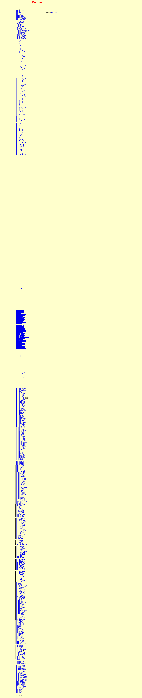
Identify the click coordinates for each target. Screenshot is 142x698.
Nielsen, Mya (18, 533)
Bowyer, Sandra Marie (20, 88)
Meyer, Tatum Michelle (20, 504)
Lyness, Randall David (20, 437)
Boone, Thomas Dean (20, 52)
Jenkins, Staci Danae (20, 303)
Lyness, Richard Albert (20, 441)
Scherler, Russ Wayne (20, 580)
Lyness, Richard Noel (20, 443)
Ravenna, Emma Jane (20, 559)
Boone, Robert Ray (20, 49)
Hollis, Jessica (19, 272)
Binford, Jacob (19, 29)
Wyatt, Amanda (19, 689)
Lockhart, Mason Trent (20, 344)
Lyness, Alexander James (21, 353)
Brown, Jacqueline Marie (21, 104)
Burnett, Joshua (19, 113)
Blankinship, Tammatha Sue (21, 32)
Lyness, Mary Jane (19, 421)
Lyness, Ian (18, 391)
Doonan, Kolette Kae (20, 177)
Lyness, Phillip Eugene (20, 434)
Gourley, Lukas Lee (20, 212)
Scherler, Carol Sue (20, 576)
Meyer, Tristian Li (19, 505)
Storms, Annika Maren (20, 634)
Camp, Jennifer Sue (20, 132)
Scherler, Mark (19, 579)
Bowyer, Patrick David (20, 82)
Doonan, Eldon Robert (20, 172)
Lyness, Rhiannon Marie (21, 440)
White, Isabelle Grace (20, 671)
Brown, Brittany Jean (20, 100)
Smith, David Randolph (20, 614)
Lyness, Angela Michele (20, 355)
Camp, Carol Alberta (20, 125)
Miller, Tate (18, 507)
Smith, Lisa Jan (19, 618)
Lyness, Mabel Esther (20, 415)
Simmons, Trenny (19, 613)
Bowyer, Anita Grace (20, 57)
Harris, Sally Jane (19, 221)
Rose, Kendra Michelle (20, 563)
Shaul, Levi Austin (19, 588)
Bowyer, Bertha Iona (20, 58)
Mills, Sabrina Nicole (20, 512)
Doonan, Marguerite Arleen (21, 179)
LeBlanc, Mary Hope (20, 336)
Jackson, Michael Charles (21, 290)
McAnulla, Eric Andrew (20, 476)
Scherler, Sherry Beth (20, 582)
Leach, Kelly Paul (19, 332)
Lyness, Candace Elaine (21, 362)
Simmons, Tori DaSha (20, 612)
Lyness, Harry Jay (19, 387)
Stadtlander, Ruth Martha (21, 619)
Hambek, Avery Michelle (21, 224)
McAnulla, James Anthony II (21, 479)
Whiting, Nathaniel (19, 678)
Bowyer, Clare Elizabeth (21, 60)
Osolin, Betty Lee (19, 541)
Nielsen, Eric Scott (19, 527)
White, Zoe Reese (19, 672)
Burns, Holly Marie (19, 118)
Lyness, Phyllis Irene (20, 435)
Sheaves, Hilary (19, 594)
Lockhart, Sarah (19, 345)
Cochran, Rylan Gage (20, 147)
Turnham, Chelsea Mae (20, 656)
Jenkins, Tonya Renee (20, 304)
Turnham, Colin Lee (20, 657)
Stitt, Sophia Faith (19, 629)
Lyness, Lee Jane (19, 411)
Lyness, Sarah (19, 451)
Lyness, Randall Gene (20, 438)
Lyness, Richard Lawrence (21, 442)
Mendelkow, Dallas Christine (21, 501)
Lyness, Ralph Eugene (20, 436)
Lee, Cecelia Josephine (20, 338)
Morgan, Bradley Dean (20, 515)
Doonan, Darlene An (20, 171)
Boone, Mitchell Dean (20, 47)
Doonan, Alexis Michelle (21, 169)
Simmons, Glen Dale (20, 604)
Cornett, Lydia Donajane (21, 159)
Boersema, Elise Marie (20, 36)
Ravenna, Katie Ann (20, 560)
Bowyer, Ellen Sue (19, 66)
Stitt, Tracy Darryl (19, 631)
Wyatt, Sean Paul (19, 692)
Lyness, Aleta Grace (20, 352)
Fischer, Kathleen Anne (20, 191)
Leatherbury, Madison (20, 333)
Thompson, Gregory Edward (21, 652)
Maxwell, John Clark (20, 465)
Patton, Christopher (20, 550)
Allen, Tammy (18, 14)
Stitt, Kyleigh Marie (20, 628)
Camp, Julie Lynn (19, 136)
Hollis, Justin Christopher (21, 274)
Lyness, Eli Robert (19, 370)
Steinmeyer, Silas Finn (20, 622)
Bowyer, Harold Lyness (20, 69)
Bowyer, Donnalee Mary (21, 64)
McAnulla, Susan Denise (21, 494)
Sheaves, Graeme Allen (20, 593)
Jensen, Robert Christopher (21, 306)
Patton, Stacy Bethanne (20, 553)
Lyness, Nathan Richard (21, 430)
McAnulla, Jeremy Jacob (21, 481)
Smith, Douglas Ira (19, 616)
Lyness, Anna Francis (20, 358)
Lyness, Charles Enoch (20, 363)
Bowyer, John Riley (20, 72)
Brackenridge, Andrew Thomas (22, 96)
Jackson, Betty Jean (20, 288)
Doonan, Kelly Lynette (20, 176)
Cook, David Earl (19, 150)
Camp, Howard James (20, 129)
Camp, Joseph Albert (20, 134)
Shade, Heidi (18, 590)
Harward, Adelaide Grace (21, 225)
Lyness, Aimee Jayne (20, 350)
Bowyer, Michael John (20, 80)
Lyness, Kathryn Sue (20, 406)
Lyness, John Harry (20, 395)
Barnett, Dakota (19, 23)
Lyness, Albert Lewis (20, 351)
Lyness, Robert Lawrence (21, 446)
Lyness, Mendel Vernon (20, 426)
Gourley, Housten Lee (20, 211)
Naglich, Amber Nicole (20, 518)
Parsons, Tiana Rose (20, 549)
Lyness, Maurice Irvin (20, 423)
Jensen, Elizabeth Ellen (20, 305)
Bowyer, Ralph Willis (20, 85)
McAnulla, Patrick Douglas (21, 487)
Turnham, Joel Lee (19, 659)
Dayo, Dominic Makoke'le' (21, 166)
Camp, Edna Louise (20, 128)
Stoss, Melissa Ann (20, 638)
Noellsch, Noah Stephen (21, 535)
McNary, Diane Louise (20, 499)
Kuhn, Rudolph (19, 323)
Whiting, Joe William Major (21, 676)
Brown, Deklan (19, 103)
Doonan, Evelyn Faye (20, 173)
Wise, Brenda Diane (20, 685)
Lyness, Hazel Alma (20, 389)
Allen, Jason (18, 13)
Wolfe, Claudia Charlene (21, 686)
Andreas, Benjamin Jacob (21, 18)
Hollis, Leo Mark (19, 276)
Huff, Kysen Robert (20, 286)
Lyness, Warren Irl (19, 458)
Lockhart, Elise (19, 342)
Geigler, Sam (18, 201)
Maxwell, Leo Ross (20, 468)
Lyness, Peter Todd (20, 433)
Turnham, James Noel (20, 658)
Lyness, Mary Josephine (21, 422)
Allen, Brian (18, 12)
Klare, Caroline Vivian (20, 315)
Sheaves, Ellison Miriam (21, 592)
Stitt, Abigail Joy (19, 625)
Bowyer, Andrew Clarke (20, 56)
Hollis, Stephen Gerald (20, 280)
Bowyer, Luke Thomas (20, 77)
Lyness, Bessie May (20, 361)
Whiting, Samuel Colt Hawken (22, 680)
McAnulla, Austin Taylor (20, 472)
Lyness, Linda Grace (20, 412)
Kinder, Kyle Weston (20, 312)
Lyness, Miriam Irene (20, 428)
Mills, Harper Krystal (20, 511)
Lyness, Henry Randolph (21, 390)
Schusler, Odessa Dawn (21, 586)
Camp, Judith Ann (19, 135)
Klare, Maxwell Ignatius (20, 317)
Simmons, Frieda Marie (20, 603)
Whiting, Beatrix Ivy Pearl (21, 673)
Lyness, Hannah (19, 384)
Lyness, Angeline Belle (20, 356)
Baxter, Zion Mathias (20, 26)
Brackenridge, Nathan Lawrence (22, 97)
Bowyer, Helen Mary (20, 70)
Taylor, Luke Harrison (20, 651)
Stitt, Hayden (18, 627)
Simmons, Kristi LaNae (20, 608)
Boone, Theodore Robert (21, 51)
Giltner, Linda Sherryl (20, 205)
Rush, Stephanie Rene (20, 568)
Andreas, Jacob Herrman (21, 19)
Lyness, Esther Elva (20, 374)
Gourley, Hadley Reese (20, 209)
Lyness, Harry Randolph (21, 388)
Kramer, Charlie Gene (20, 319)
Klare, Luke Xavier (19, 316)
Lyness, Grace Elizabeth (21, 382)
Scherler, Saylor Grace (20, 581)
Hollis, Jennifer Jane (20, 271)
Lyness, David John (20, 366)
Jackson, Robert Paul (20, 293)
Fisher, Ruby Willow (20, 196)
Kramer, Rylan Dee (20, 320)
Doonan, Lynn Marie (20, 178)
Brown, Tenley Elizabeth (21, 108)
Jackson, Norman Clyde (21, 292)
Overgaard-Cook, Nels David (22, 544)
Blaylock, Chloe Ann (20, 34)
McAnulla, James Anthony (21, 478)
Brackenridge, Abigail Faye (21, 95)
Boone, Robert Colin (20, 48)
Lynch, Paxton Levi (20, 349)
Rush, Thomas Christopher (21, 569)
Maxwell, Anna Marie (20, 463)
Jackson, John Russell (20, 289)
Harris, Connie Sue (20, 219)
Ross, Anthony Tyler (20, 566)
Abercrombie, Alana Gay (21, 10)
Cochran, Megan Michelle (21, 145)
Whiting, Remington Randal (21, 679)
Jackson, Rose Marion (20, 294)
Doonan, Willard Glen (20, 185)
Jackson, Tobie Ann (20, 296)
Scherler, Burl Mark (20, 575)
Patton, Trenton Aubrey (20, 554)
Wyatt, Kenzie (19, 691)
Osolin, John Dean (19, 542)
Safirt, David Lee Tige (20, 571)
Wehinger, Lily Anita (20, 667)
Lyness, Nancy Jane (20, 429)
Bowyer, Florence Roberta (21, 68)
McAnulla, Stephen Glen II (21, 493)
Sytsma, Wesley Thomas (21, 643)
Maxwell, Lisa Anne (20, 469)
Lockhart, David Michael (21, 341)
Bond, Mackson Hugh (20, 40)
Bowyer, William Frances (21, 93)
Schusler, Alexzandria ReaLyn (22, 585)
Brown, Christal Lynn (20, 101)
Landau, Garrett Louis (20, 328)
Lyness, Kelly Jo (19, 407)
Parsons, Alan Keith (20, 546)
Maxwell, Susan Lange (20, 471)
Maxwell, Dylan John (20, 464)
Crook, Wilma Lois (19, 162)
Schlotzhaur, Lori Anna (20, 583)
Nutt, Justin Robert (19, 538)
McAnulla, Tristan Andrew (21, 496)
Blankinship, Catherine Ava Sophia (23, 30)
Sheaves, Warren (19, 595)
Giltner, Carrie (19, 203)
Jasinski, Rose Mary (20, 301)
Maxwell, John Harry (20, 466)
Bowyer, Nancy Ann (20, 81)
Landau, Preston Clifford (21, 330)
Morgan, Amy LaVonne (20, 514)
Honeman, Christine (20, 284)
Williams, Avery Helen (20, 683)
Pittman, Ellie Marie (20, 557)
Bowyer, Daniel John (20, 63)
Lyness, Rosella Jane (20, 448)
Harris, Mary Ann (19, 220)
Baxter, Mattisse (19, 24)
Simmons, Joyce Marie (20, 607)
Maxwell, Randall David (21, 470)
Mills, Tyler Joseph (19, 513)
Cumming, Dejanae (20, 163)
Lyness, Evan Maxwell (20, 376)
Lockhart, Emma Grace (20, 343)
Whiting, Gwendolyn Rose (21, 675)
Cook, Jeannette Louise (20, 151)
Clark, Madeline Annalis (21, 141)
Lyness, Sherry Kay (20, 454)
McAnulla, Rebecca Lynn (21, 489)
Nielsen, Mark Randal (20, 532)
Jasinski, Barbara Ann (20, 298)
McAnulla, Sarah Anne (20, 491)
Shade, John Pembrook (20, 591)
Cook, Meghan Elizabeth (21, 154)
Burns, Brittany (19, 116)
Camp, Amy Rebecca (20, 124)
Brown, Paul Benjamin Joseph (22, 107)
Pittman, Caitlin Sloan (20, 556)
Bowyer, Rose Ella (19, 87)
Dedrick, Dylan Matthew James (22, 167)
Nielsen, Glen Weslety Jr (21, 530)
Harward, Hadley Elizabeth (21, 228)
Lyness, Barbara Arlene (20, 360)
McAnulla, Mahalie (19, 485)
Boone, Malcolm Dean (20, 45)
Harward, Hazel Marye (20, 229)
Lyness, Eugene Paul (20, 375)
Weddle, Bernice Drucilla (21, 665)
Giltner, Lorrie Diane (20, 206)
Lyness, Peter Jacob (20, 432)
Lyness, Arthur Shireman (21, 359)
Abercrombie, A (19, 11)
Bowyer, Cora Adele (20, 62)
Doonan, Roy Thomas (20, 181)
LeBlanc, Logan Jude (20, 335)
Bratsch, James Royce (20, 99)
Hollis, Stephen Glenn (20, 281)
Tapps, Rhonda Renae (20, 646)
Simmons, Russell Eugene (21, 610)
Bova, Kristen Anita (20, 53)
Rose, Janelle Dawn (20, 562)
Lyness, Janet (19, 392)
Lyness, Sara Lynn (19, 452)
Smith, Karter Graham (20, 617)
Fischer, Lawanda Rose (20, 192)
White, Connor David (20, 670)
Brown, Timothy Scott (20, 109)
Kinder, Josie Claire (20, 311)
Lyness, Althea (19, 354)
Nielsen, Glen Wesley (20, 529)
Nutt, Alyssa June (19, 536)
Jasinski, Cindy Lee (20, 299)
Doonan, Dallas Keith (20, 170)
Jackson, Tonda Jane (20, 297)
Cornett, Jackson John (20, 157)
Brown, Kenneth (19, 105)
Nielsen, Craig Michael (20, 525)
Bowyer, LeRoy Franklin (21, 75)
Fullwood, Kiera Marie (20, 197)
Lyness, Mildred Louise (20, 427)
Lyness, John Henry (20, 396)
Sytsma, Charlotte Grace (21, 641)
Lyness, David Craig (20, 365)
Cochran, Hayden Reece (21, 144)
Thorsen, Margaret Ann (20, 654)
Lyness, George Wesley (20, 380)
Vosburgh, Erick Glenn (20, 662)
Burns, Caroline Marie (20, 117)
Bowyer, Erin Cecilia (20, 67)
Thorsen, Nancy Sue (20, 655)
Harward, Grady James (20, 227)
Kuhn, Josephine (19, 321)
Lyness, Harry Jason (20, 386)
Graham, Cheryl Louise (20, 214)
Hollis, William (19, 283)
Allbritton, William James (21, 17)
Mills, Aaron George (20, 510)
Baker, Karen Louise (20, 21)
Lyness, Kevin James (20, 408)
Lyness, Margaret (19, 417)
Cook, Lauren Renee (20, 152)
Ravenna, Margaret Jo (20, 561)
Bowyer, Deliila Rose (20, 61)
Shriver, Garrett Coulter (20, 598)
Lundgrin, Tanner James (21, 348)
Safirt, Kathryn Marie (20, 573)
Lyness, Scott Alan (19, 453)
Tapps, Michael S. (19, 645)
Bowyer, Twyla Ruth (20, 91)
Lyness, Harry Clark (20, 385)
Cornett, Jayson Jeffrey (20, 158)
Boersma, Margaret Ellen (21, 38)
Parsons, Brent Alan (20, 547)
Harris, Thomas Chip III (20, 222)
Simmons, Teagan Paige (21, 611)
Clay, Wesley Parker (20, 143)
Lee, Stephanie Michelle (21, 340)
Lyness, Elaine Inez (20, 369)
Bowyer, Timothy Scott (20, 90)
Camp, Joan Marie (19, 133)
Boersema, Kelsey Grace (21, 37)
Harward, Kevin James (20, 231)
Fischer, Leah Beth (20, 193)
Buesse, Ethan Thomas (20, 111)
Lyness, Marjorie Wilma (20, 419)
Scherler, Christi (19, 577)
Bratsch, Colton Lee (20, 98)
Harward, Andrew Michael (21, 226)
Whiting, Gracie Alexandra (21, 674)
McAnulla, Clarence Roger (21, 473)
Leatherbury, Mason (20, 334)
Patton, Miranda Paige (20, 552)
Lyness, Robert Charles (20, 445)
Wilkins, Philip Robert (20, 682)
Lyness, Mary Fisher (20, 420)
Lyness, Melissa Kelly (20, 425)
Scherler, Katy (19, 578)
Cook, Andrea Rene (20, 148)
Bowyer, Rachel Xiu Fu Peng (22, 84)
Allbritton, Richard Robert (21, 16)
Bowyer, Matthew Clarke (21, 79)
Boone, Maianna (19, 44)
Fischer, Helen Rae (20, 190)
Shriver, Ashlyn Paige (20, 597)
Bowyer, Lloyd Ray (20, 76)
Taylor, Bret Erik (19, 647)
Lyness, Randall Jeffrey (20, 439)
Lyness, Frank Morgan (20, 377)
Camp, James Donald (20, 131)
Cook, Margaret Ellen (20, 153)
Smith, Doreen (19, 615)
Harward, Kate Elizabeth (21, 230)
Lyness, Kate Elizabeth (20, 403)
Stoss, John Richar (20, 637)
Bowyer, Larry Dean (20, 74)
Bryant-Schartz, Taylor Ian (21, 110)
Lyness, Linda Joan (20, 413)
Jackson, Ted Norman (20, 295)
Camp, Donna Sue (19, 127)
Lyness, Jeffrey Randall (20, 393)
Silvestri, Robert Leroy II (21, 596)
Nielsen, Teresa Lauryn (20, 534)
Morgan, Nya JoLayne (20, 516)
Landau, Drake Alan (20, 327)
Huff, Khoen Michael (20, 285)
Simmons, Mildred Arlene (21, 609)
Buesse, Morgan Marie (20, 112)
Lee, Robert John (19, 339)
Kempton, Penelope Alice (21, 309)
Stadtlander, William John (21, 620)
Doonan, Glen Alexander (21, 174)
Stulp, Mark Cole (19, 639)
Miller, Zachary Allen (20, 509)
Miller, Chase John (19, 506)
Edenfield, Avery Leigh (20, 187)
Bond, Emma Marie (20, 39)
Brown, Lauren (19, 106)
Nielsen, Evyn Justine (20, 528)
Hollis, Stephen (19, 279)
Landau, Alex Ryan (20, 325)
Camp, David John (19, 126)
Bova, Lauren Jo (19, 54)
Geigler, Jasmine (19, 200)
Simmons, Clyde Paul (20, 601)
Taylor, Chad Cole (19, 648)
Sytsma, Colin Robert (20, 642)
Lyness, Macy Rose (20, 416)
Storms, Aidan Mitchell (20, 633)
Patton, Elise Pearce (20, 555)
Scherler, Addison (19, 574)
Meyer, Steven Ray (20, 503)
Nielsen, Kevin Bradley (20, 531)
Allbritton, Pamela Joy (20, 15)
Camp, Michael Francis (20, 139)
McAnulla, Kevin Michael (21, 482)
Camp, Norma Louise (20, 140)
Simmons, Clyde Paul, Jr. (21, 602)
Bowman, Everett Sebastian (21, 55)
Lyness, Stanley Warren (20, 455)
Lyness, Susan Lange (20, 457)
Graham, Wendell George (21, 216)
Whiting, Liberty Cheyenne (21, 677)
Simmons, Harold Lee (20, 605)
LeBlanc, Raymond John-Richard (22, 337)
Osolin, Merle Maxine (20, 543)
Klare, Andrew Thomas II (21, 314)
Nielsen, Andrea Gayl (20, 522)
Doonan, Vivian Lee (20, 183)
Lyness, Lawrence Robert (21, 410)
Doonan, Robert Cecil (20, 180)
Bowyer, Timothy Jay (20, 89)
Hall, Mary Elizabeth (20, 223)
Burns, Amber (18, 115)
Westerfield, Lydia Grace (21, 668)
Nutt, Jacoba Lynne (20, 537)
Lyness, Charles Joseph (21, 364)
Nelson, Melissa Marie (20, 520)
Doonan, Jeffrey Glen (20, 175)
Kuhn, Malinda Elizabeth (21, 322)
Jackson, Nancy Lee (20, 291)
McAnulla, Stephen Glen (21, 492)
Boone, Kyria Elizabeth (20, 43)
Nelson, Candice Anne (20, 519)
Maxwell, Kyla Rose (20, 467)
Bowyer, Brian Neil (19, 59)
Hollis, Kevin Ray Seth (20, 275)
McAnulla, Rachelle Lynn (21, 488)
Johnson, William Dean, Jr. (21, 307)
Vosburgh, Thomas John (21, 663)
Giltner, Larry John (19, 204)
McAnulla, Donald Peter (21, 475)
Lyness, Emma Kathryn (20, 372)
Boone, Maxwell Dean (20, 46)
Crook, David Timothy (20, 160)
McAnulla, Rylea (19, 490)
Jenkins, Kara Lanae (20, 302)
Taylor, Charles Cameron (21, 649)
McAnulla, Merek (19, 486)
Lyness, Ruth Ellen (20, 450)
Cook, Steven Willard (20, 156)
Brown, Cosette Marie (20, 102)
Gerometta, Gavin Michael (21, 202)
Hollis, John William (20, 273)
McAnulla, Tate (19, 495)
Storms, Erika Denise (20, 635)
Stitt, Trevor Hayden (20, 632)
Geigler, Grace (19, 199)
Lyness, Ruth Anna (20, 449)
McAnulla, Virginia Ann (20, 498)
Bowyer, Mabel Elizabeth (21, 78)
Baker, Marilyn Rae (20, 22)
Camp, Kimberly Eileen (20, 137)
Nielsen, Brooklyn (19, 523)
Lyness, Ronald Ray (20, 447)
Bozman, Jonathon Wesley (21, 94)
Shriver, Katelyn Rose (20, 599)
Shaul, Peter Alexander (20, 589)
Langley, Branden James (21, 331)
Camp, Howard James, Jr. (21, 130)
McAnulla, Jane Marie (20, 480)
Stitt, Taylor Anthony (20, 630)
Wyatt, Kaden (18, 690)
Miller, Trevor (18, 508)
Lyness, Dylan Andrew (20, 367)
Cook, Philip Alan (19, 155)
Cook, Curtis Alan (19, 149)
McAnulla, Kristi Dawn (20, 483)
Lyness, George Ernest (20, 379)
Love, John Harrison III (20, 346)
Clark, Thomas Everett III (21, 142)
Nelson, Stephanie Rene (21, 521)
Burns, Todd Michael (20, 121)
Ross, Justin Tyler (19, 567)
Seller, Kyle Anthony (20, 587)
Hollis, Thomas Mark (20, 282)
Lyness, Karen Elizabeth (21, 404)
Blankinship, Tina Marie (20, 33)
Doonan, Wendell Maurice (21, 184)
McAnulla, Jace (19, 477)
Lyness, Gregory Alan (20, 383)
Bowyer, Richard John (20, 86)
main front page (54, 12)
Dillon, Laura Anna (19, 168)
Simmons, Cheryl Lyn (20, 600)
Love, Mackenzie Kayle (20, 347)
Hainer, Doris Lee (19, 218)
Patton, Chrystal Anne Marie (21, 551)
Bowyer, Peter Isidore (20, 83)
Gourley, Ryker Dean (20, 213)
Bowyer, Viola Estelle (20, 92)
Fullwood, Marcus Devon (21, 198)
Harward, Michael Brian (20, 232)
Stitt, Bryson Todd (19, 626)
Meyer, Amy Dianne (20, 502)
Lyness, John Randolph (20, 399)
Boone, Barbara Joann (20, 42)
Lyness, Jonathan (19, 400)
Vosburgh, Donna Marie (20, 661)
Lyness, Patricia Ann (20, 431)
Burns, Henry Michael (20, 119)
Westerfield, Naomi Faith (21, 669)
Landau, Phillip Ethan (20, 329)
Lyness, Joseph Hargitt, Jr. (21, 402)
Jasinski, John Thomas (20, 300)
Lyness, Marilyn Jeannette (21, 418)
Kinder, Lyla (18, 313)
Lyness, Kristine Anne (20, 409)
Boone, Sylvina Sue (20, 50)
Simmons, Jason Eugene (21, 606)
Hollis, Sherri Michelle (20, 278)
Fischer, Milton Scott (20, 194)
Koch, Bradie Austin (20, 318)
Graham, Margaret (19, 215)
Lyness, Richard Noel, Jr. (21, 444)
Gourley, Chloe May (20, 208)
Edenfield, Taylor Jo (20, 188)
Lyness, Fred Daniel (20, 378)
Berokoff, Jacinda (19, 27)
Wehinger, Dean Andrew (21, 666)
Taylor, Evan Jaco (19, 650)
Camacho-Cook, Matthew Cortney (22, 123)
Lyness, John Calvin (20, 394)
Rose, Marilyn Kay (19, 565)
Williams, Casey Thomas (21, 684)
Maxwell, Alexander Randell (21, 462)
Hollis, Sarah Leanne (20, 277)
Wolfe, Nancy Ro (19, 688)
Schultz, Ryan (19, 584)
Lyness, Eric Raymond (20, 373)
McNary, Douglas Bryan (20, 500)
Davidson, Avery (19, 165)
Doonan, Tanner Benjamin (21, 182)
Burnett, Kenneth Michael (21, 114)
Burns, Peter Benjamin (20, 120)
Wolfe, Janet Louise (20, 687)
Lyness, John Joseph (20, 397)
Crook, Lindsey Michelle (21, 161)
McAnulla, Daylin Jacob (20, 474)
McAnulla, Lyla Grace (20, 484)
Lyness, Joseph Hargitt (20, 401)
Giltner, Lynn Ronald (20, 207)
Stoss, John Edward (20, 636)
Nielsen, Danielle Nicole (21, 526)
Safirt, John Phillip (19, 572)
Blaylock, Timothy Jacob (21, 35)
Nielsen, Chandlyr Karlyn (21, 524)
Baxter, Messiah (19, 25)
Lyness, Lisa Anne (19, 414)
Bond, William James (20, 41)
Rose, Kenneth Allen (20, 564)
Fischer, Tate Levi (19, 195)
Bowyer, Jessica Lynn (20, 71)
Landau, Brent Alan (20, 326)
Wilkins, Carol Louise (20, 681)
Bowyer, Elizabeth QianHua (21, 65)
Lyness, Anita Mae (19, 357)
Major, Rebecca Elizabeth (21, 461)
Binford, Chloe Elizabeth (21, 28)
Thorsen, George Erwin (20, 653)
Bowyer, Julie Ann (19, 73)
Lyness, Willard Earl (20, 459)
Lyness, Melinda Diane (20, 424)
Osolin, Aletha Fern (20, 540)
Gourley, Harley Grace (20, 210)
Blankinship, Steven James (21, 31)
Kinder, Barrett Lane (20, 310)
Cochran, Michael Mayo (20, 146)
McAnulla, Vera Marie (20, 497)
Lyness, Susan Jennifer (20, 456)
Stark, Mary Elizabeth (20, 621)
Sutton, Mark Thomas (20, 640)
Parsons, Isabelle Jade (20, 548)
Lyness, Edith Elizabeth (20, 368)
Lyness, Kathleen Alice (20, 405)
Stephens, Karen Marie (20, 623)
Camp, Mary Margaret (20, 138)
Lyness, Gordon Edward (21, 381)
